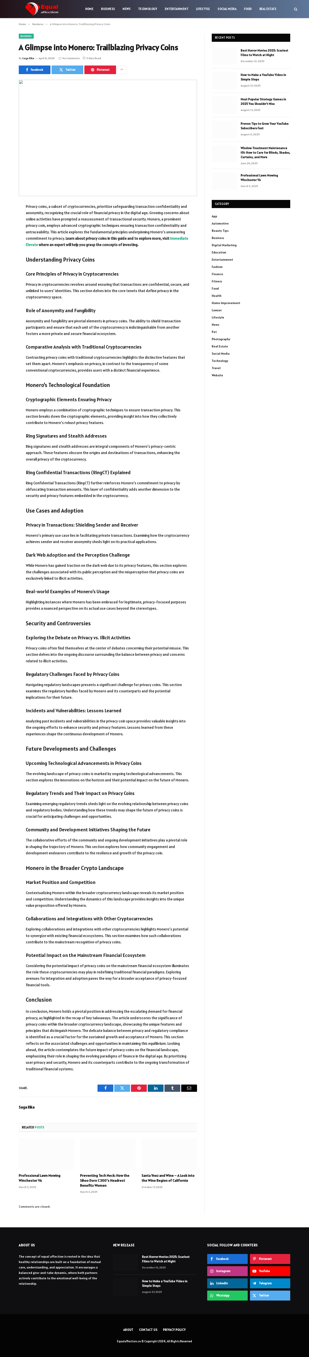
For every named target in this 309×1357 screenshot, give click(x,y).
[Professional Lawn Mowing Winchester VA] (46, 1154)
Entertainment (176, 9)
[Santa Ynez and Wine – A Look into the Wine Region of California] (169, 1154)
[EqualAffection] (42, 9)
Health (216, 296)
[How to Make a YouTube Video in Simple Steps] (224, 80)
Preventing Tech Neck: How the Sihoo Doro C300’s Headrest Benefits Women (104, 1180)
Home (89, 9)
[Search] (295, 9)
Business (108, 9)
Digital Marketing (224, 245)
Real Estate (267, 9)
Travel (216, 368)
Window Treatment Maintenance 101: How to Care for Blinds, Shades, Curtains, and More (265, 152)
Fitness (217, 281)
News (127, 9)
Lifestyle (203, 9)
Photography (221, 339)
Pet (214, 332)
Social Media (227, 9)
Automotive (220, 223)
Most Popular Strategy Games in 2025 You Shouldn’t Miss (263, 101)
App (214, 216)
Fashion (217, 267)
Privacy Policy (174, 1330)
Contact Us (148, 1330)
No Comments (71, 58)
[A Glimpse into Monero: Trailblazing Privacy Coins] (108, 138)
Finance (217, 274)
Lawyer (217, 310)
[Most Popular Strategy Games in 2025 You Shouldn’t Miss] (224, 105)
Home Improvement (226, 303)
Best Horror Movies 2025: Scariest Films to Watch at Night (264, 52)
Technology (147, 9)
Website (217, 375)
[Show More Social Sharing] (121, 70)
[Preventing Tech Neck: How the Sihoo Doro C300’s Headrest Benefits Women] (107, 1154)
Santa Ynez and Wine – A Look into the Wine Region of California (168, 1178)
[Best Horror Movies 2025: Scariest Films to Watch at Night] (224, 56)
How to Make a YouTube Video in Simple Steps (263, 77)
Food (248, 9)
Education (219, 252)
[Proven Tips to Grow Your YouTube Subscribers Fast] (224, 129)
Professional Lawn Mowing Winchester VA (39, 1178)
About (128, 1330)
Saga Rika (28, 58)
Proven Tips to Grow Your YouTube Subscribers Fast (265, 126)
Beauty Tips (220, 231)
